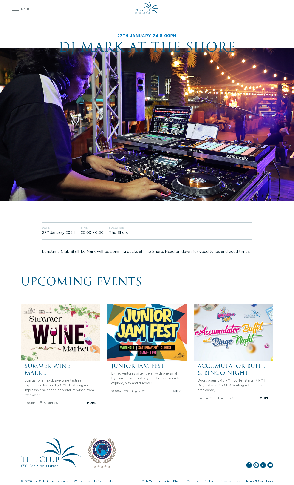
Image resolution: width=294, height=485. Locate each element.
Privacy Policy (230, 481)
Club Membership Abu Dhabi (161, 481)
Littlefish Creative (103, 481)
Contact (209, 481)
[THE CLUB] (147, 9)
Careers (192, 481)
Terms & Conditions (259, 481)
